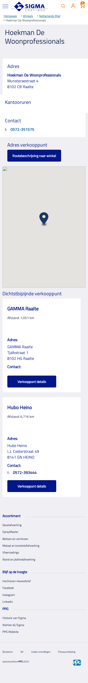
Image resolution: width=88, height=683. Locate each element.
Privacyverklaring (66, 652)
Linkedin (7, 601)
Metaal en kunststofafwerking (20, 545)
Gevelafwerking (12, 525)
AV (22, 652)
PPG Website (10, 631)
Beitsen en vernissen (15, 538)
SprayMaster (10, 531)
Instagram (8, 594)
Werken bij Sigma (13, 625)
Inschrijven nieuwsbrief (16, 581)
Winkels (28, 16)
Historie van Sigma (14, 618)
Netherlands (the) (49, 16)
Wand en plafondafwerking (18, 559)
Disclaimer (7, 652)
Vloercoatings (10, 552)
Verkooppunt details (32, 381)
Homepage (10, 16)
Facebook (8, 587)
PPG (20, 661)
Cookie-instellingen (40, 652)
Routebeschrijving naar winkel (34, 155)
